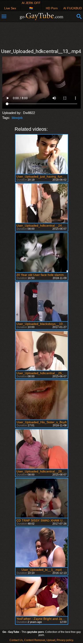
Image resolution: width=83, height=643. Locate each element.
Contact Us (16, 640)
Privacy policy (65, 640)
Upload (50, 640)
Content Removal (34, 640)
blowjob (17, 117)
